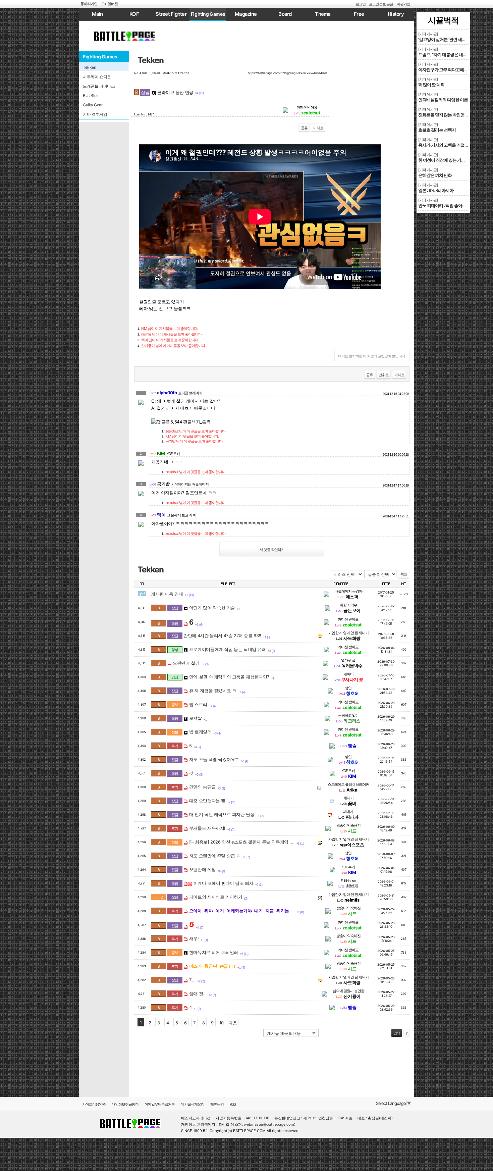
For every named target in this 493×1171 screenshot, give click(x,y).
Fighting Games (208, 14)
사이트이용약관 (94, 1104)
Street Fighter (171, 14)
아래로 (318, 127)
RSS (233, 1104)
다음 (232, 1022)
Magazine (246, 14)
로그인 (360, 4)
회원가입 (403, 4)
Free (359, 14)
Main (97, 14)
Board (284, 14)
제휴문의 (217, 1104)
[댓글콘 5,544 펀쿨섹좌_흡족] (180, 421)
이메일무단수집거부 (160, 1104)
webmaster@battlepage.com (269, 1124)
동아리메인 (88, 3)
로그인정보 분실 (381, 4)
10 (221, 1022)
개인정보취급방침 (125, 1104)
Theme (322, 14)
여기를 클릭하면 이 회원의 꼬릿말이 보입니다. (372, 356)
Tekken (151, 60)
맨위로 (384, 374)
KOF (134, 14)
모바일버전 (109, 3)
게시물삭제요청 (192, 1104)
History (396, 14)
